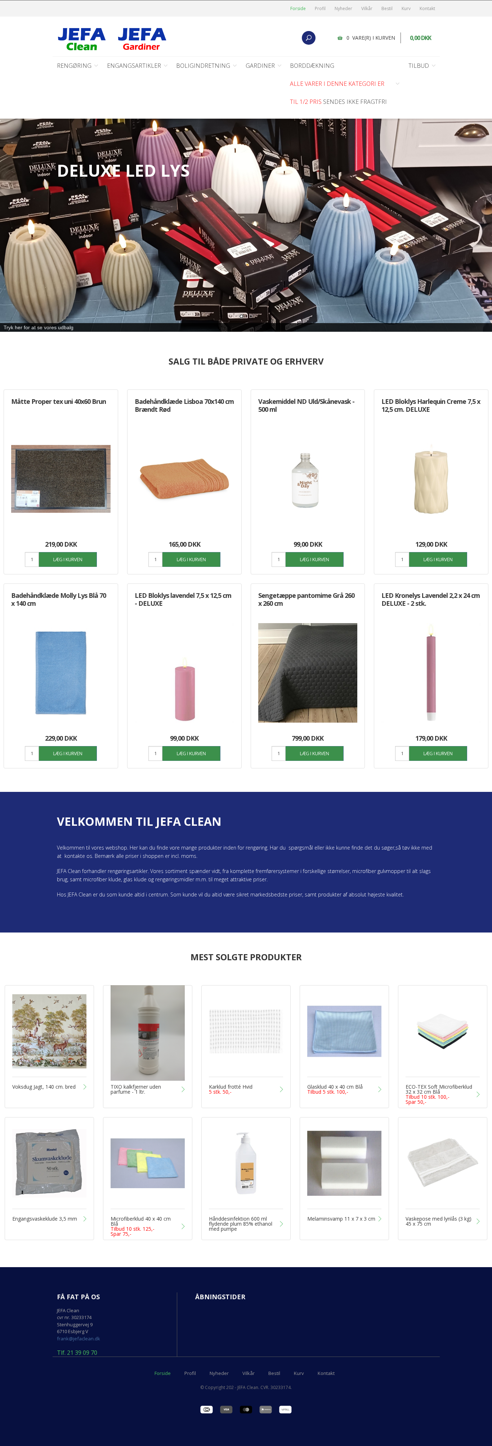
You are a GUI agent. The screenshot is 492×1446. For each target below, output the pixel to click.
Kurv (406, 8)
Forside (298, 8)
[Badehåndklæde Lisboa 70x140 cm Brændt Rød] (184, 479)
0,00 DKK (420, 38)
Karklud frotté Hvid (230, 1089)
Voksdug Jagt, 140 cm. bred (44, 1086)
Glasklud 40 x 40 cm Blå (335, 1089)
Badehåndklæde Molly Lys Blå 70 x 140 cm (58, 599)
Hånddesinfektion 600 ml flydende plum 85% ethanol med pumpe (240, 1223)
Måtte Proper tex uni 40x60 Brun (58, 401)
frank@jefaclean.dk (78, 1338)
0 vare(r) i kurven (370, 37)
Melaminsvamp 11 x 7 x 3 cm (341, 1218)
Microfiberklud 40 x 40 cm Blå (141, 1226)
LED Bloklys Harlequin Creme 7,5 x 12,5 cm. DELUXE (430, 405)
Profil (320, 8)
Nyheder (343, 8)
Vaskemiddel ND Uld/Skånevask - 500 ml (306, 405)
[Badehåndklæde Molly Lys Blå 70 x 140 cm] (61, 673)
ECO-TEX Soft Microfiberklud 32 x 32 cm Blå (439, 1094)
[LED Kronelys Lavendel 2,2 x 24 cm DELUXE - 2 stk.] (431, 673)
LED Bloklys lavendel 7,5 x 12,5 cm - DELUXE (183, 599)
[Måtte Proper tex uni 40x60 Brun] (61, 479)
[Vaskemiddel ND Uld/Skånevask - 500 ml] (308, 479)
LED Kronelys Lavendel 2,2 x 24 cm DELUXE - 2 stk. (430, 599)
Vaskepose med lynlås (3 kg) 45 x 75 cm (438, 1221)
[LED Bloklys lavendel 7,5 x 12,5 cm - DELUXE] (184, 673)
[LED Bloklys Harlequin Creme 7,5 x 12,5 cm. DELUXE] (431, 479)
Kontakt (427, 8)
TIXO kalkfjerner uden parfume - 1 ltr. (136, 1089)
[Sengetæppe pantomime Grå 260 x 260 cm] (308, 673)
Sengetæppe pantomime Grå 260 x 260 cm (306, 599)
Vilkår (366, 8)
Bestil (387, 8)
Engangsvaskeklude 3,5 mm (44, 1218)
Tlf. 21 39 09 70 (77, 1353)
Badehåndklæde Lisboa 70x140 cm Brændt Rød (184, 405)
